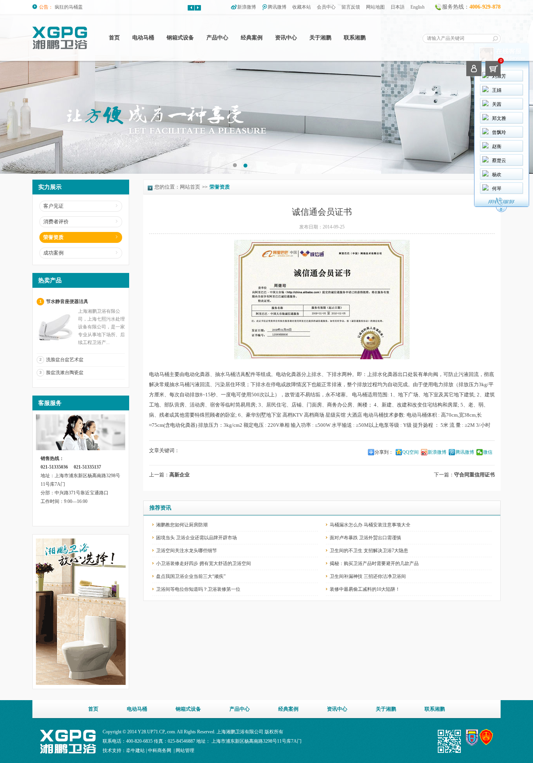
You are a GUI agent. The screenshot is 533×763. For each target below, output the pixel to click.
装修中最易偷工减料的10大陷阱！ (365, 589)
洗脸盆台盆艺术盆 (65, 359)
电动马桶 (143, 38)
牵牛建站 (135, 750)
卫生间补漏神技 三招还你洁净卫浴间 (368, 576)
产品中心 (217, 38)
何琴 (496, 188)
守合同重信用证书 (474, 475)
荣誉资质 (53, 237)
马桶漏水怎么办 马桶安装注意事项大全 (370, 525)
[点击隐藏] (501, 211)
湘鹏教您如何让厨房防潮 (182, 525)
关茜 (496, 104)
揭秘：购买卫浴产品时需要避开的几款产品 (374, 563)
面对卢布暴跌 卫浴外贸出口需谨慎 (365, 537)
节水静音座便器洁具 (67, 301)
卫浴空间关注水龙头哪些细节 (186, 550)
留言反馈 (350, 7)
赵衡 (496, 146)
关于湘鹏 (320, 38)
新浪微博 (246, 7)
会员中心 (326, 7)
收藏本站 (301, 7)
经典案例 (252, 38)
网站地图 (375, 7)
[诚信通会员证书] (322, 357)
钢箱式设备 (180, 38)
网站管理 (185, 750)
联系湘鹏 (355, 38)
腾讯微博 (277, 7)
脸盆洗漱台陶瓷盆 (65, 372)
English (417, 7)
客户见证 (53, 206)
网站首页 (190, 187)
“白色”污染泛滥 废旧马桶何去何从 (90, 7)
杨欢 (496, 174)
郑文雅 (499, 118)
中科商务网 (159, 750)
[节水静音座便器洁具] (56, 346)
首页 (114, 38)
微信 (487, 452)
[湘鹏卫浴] (59, 47)
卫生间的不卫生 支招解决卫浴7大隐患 (369, 550)
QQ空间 (410, 452)
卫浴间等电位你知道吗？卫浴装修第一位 (198, 589)
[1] (245, 165)
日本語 (398, 7)
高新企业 (179, 475)
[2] (234, 165)
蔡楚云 (499, 160)
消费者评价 (56, 222)
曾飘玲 (499, 132)
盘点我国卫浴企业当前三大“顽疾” (191, 576)
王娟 (496, 90)
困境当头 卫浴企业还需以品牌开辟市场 (196, 537)
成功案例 (53, 253)
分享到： (384, 452)
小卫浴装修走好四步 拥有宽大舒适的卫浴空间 (203, 563)
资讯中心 (286, 38)
